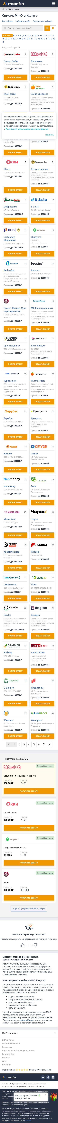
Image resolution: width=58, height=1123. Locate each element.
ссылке (28, 1120)
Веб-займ (9, 270)
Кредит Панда (11, 551)
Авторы (6, 1057)
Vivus (34, 584)
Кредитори (37, 687)
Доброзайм (10, 206)
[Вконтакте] (43, 1077)
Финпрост (36, 720)
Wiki (4, 1061)
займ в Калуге (27, 1020)
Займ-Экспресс (39, 93)
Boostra (35, 270)
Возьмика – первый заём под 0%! (20, 775)
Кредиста (36, 418)
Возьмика (36, 61)
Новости (6, 1064)
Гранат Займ (11, 61)
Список (47, 28)
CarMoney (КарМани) (9, 238)
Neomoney (10, 486)
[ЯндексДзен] (53, 1077)
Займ (6, 882)
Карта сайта (8, 1054)
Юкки (7, 169)
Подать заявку (42, 703)
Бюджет (35, 615)
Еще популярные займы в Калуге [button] (29, 908)
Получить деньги (29, 791)
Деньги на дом (39, 169)
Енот (33, 486)
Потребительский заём (15, 847)
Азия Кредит (38, 345)
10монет (8, 720)
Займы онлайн (22, 21)
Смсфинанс (10, 584)
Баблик (8, 453)
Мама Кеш (9, 519)
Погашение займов (42, 21)
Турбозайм (10, 380)
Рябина (35, 551)
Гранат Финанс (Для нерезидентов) (15, 309)
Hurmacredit (38, 380)
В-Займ (35, 206)
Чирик (34, 519)
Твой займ (10, 93)
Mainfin (9, 1077)
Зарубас (8, 418)
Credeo (7, 615)
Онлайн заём (10, 812)
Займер (8, 652)
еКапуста (36, 236)
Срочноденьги (12, 345)
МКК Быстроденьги (42, 308)
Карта (53, 28)
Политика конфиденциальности (18, 1050)
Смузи (34, 453)
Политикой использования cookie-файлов (27, 129)
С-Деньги (9, 687)
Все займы (7, 21)
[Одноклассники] (48, 1077)
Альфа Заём (38, 652)
